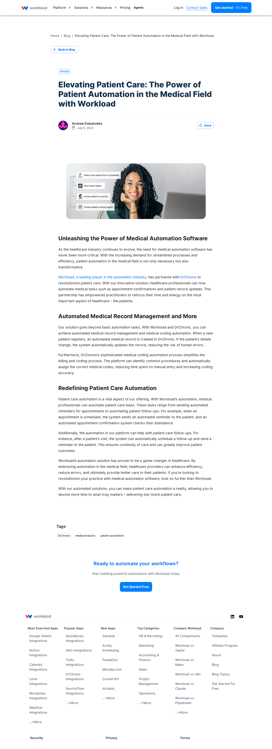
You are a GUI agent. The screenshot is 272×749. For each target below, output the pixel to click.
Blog (67, 36)
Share (207, 125)
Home (54, 36)
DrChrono (188, 277)
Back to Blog (66, 49)
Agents (139, 7)
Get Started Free (136, 587)
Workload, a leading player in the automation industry (102, 277)
